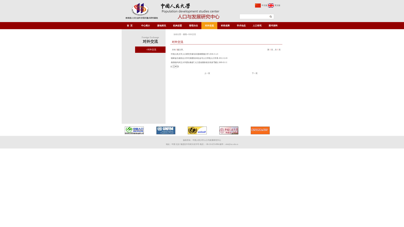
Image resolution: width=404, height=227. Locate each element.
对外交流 (209, 25)
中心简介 (145, 25)
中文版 (264, 5)
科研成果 (225, 25)
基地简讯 (161, 25)
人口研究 (257, 25)
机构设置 (177, 25)
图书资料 (273, 25)
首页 (185, 34)
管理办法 (193, 25)
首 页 (130, 25)
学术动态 (241, 25)
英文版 (277, 5)
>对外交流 (151, 49)
